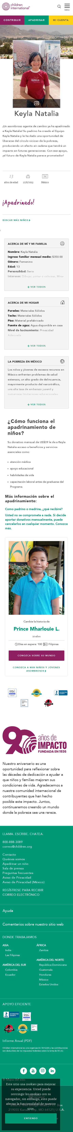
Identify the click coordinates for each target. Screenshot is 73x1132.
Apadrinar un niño (16, 863)
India (7, 950)
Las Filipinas (11, 955)
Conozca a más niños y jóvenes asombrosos (36, 669)
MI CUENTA (61, 20)
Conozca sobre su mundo (36, 655)
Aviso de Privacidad (17, 877)
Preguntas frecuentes (18, 873)
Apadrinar (36, 20)
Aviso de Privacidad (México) (23, 882)
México (42, 979)
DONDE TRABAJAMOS (19, 937)
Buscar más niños (15, 220)
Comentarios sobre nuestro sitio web (33, 924)
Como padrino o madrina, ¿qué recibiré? (33, 509)
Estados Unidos (47, 984)
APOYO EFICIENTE (17, 1004)
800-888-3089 (13, 842)
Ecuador (9, 975)
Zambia (42, 950)
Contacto (9, 854)
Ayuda (8, 911)
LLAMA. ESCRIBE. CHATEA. (23, 834)
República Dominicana (51, 965)
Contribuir (12, 20)
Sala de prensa (13, 868)
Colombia (10, 970)
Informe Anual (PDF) (17, 1040)
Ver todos (38, 287)
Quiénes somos (14, 859)
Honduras (43, 975)
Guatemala (44, 970)
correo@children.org (17, 846)
